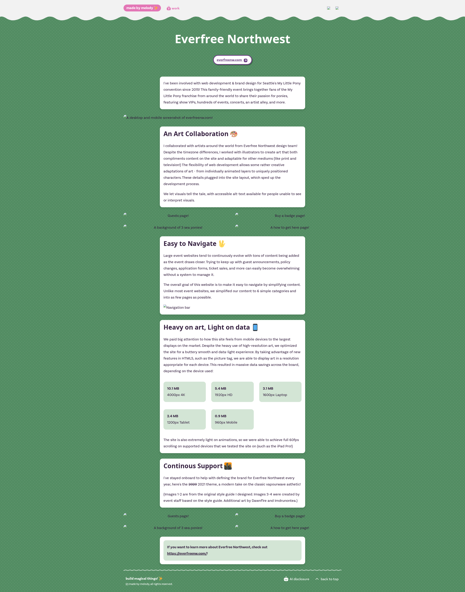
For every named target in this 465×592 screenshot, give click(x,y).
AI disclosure (299, 579)
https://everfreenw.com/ (187, 553)
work (175, 8)
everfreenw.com (230, 60)
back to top (329, 579)
